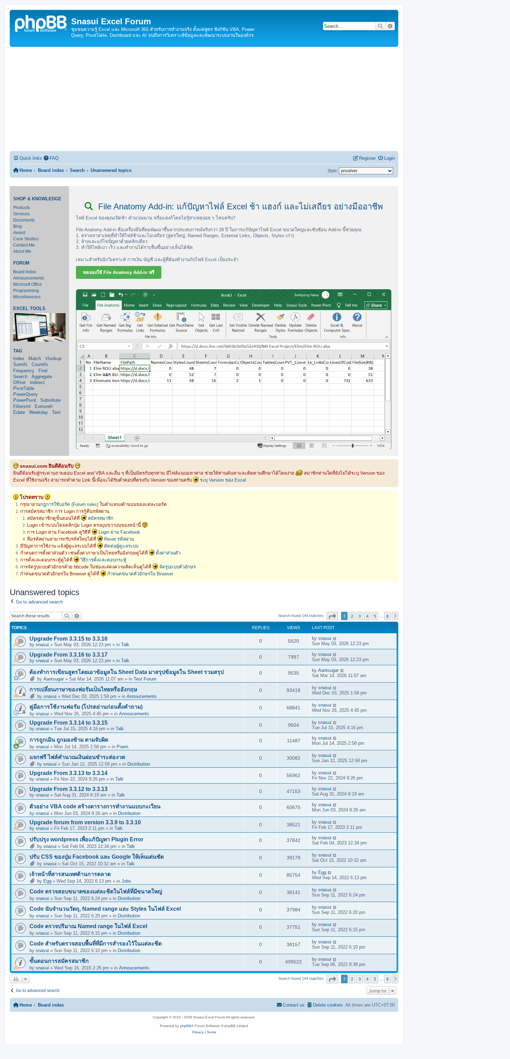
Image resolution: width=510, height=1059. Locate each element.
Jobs (126, 881)
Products (21, 207)
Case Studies (26, 238)
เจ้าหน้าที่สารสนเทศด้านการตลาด (70, 874)
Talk (125, 644)
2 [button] (352, 616)
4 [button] (367, 616)
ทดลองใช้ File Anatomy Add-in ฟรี (118, 272)
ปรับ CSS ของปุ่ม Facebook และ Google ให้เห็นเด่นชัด (96, 857)
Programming (26, 290)
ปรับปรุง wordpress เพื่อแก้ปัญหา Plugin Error (86, 839)
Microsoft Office (27, 284)
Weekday (38, 412)
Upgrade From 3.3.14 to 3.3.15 (68, 723)
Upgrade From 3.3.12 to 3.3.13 (68, 789)
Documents (24, 220)
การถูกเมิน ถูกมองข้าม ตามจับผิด (68, 740)
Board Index (24, 271)
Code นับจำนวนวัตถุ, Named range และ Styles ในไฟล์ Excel (105, 909)
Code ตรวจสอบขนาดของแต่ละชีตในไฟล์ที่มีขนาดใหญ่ (95, 891)
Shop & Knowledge (37, 199)
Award (19, 232)
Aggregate (42, 376)
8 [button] (387, 616)
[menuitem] (51, 158)
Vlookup (53, 358)
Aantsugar (53, 679)
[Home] (41, 22)
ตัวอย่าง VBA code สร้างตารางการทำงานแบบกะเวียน (95, 806)
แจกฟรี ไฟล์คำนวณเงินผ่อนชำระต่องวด (77, 757)
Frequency (23, 370)
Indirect (37, 382)
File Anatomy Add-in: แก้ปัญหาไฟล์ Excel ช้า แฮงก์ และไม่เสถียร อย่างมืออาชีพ (239, 206)
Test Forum (145, 679)
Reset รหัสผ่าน (119, 539)
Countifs (40, 364)
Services (21, 213)
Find (43, 370)
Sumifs (20, 364)
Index (18, 358)
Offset (19, 382)
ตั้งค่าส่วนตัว (168, 553)
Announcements (28, 278)
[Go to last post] (335, 638)
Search (20, 376)
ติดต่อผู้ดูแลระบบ (121, 546)
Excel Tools (29, 308)
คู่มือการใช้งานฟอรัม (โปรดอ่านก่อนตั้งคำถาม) (86, 707)
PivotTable (23, 388)
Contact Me (24, 245)
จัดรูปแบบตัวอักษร (177, 566)
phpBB (185, 1026)
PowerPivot (24, 400)
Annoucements (142, 696)
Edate (19, 412)
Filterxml (22, 406)
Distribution (138, 764)
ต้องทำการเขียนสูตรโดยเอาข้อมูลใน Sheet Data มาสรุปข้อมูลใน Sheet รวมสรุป (126, 672)
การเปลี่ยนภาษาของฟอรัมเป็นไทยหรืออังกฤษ (83, 689)
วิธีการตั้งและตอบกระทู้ (103, 559)
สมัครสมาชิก (100, 518)
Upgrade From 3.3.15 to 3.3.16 (68, 639)
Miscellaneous (27, 296)
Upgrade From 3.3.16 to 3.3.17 (68, 655)
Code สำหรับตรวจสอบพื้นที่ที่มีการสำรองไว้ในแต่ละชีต (95, 944)
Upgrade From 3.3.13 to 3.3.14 (68, 773)
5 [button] (375, 616)
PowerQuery (25, 394)
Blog (17, 226)
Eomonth (44, 406)
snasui (42, 644)
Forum (21, 263)
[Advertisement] (204, 99)
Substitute (50, 400)
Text (56, 412)
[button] (332, 616)
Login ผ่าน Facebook (119, 532)
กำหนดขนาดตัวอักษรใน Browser (140, 573)
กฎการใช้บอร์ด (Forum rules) (69, 504)
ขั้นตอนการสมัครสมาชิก (59, 961)
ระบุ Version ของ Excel (223, 480)
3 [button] (359, 616)
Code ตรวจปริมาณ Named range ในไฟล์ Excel (88, 926)
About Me (22, 251)
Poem (122, 746)
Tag (17, 351)
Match (34, 358)
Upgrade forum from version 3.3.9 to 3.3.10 (85, 822)
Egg (47, 881)
